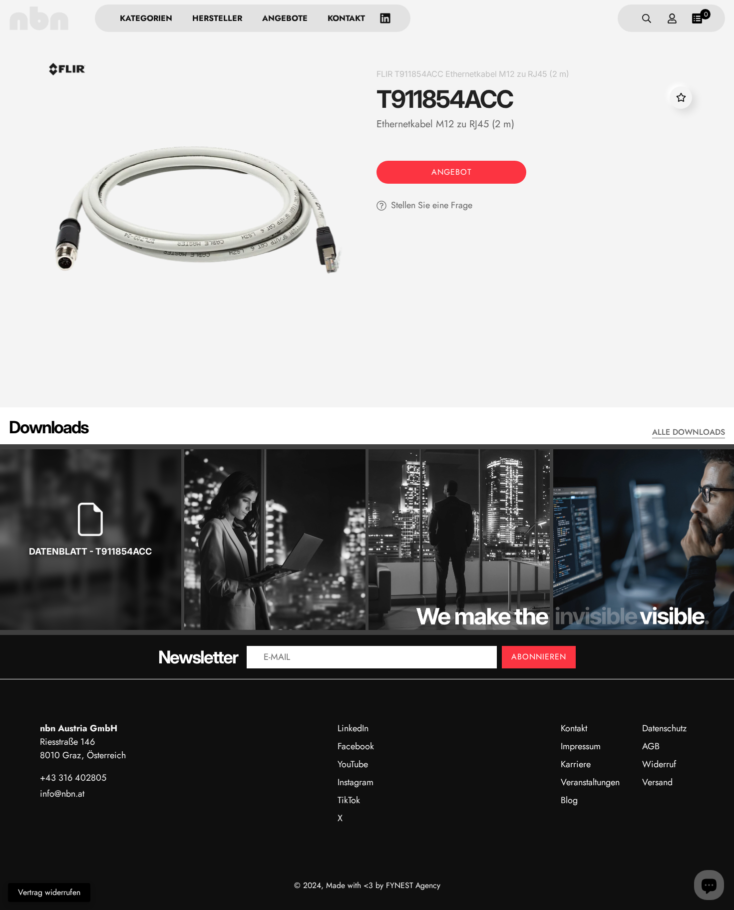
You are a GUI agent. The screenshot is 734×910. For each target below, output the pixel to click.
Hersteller (217, 18)
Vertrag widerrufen (49, 892)
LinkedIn (353, 728)
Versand (657, 782)
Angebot (451, 172)
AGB (651, 746)
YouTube (353, 764)
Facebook (356, 746)
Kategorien (146, 18)
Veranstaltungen (590, 782)
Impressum (581, 746)
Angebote (285, 18)
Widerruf (659, 764)
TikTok (349, 800)
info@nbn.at (62, 793)
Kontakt (346, 18)
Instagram (355, 782)
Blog (569, 800)
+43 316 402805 (73, 777)
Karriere (576, 764)
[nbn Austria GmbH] (39, 18)
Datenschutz (664, 728)
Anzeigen (90, 583)
